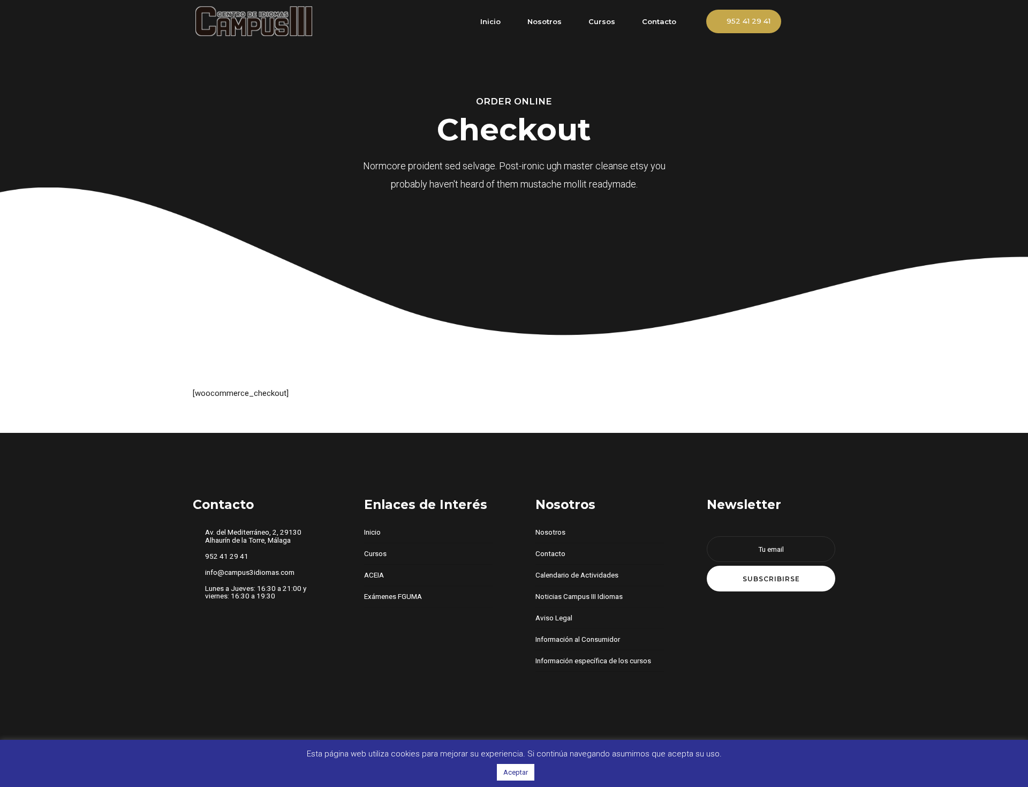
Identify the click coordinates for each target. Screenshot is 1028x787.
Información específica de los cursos (593, 660)
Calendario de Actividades (576, 575)
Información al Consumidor (577, 639)
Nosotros (544, 21)
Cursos (601, 21)
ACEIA (374, 575)
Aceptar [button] (515, 772)
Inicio (490, 21)
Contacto (659, 21)
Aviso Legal (553, 617)
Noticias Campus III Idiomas (579, 596)
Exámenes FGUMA (393, 596)
